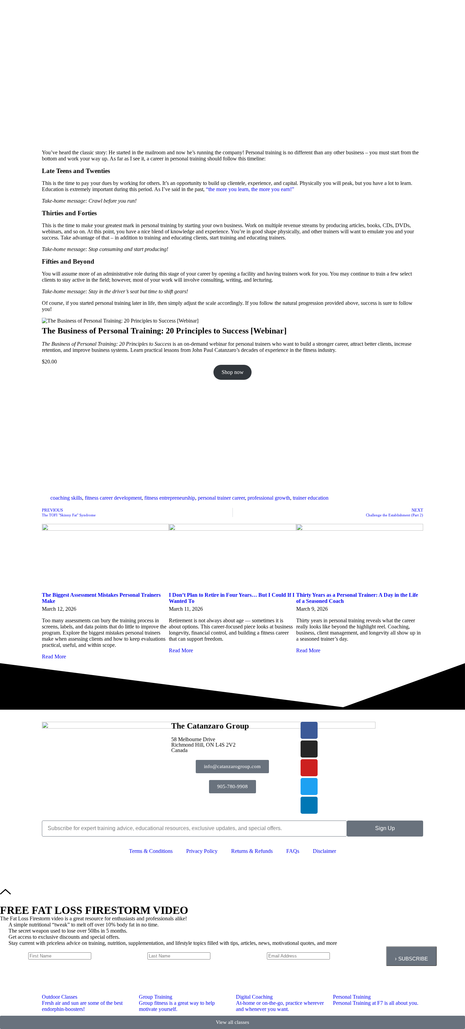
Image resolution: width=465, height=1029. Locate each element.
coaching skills (66, 498)
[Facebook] (309, 730)
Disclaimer (324, 851)
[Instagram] (309, 749)
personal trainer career (221, 498)
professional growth (268, 498)
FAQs (292, 851)
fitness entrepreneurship (169, 498)
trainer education (310, 498)
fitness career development (113, 498)
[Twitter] (309, 786)
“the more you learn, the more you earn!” (250, 189)
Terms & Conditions (151, 851)
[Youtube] (309, 767)
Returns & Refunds (252, 851)
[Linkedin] (309, 805)
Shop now (233, 372)
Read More (54, 656)
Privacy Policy (202, 851)
